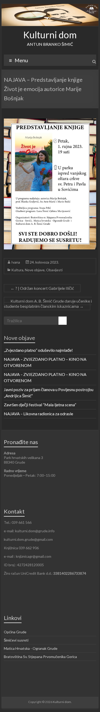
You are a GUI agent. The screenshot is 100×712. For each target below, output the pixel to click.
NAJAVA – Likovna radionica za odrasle (38, 413)
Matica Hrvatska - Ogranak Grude (30, 648)
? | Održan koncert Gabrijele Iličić (42, 288)
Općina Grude (15, 632)
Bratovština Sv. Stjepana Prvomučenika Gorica (40, 656)
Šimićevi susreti (16, 640)
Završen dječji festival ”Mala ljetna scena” (40, 404)
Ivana (15, 262)
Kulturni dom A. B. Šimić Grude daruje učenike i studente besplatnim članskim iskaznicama (48, 304)
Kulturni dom (50, 34)
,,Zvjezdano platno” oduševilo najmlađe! (38, 350)
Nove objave (35, 270)
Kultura (17, 270)
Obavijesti (54, 270)
